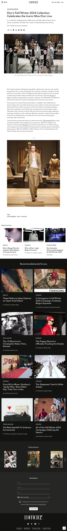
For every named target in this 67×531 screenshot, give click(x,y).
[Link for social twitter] (28, 524)
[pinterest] (13, 30)
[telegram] (24, 30)
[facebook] (11, 30)
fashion (24, 216)
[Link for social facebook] (32, 524)
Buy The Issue (56, 2)
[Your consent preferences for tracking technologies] (64, 528)
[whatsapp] (21, 30)
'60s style (25, 125)
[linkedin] (16, 30)
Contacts (19, 528)
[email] (8, 30)
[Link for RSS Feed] (39, 524)
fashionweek (11, 216)
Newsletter (27, 528)
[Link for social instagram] (35, 524)
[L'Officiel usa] (33, 2)
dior (18, 216)
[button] (58, 173)
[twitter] (18, 30)
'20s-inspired (47, 120)
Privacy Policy (42, 504)
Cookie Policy (46, 528)
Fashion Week (12, 9)
